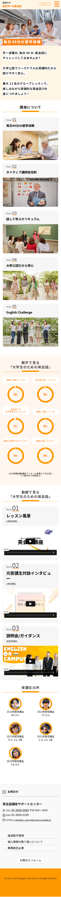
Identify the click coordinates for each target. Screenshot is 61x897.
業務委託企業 (16, 848)
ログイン (45, 4)
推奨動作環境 (16, 835)
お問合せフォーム (30, 860)
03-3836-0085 (20, 810)
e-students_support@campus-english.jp (32, 819)
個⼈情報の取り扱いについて (25, 842)
